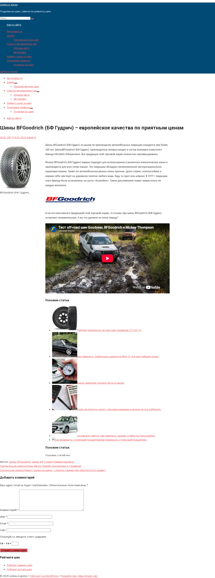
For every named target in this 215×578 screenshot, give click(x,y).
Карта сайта (14, 24)
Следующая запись (53, 470)
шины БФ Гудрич (42, 461)
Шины (10, 35)
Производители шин (26, 39)
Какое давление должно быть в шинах (100, 382)
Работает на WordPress (44, 575)
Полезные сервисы (18, 60)
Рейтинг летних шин (19, 569)
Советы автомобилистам (22, 43)
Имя (3, 516)
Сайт (3, 530)
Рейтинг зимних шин (19, 565)
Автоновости (14, 31)
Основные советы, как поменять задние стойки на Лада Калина (116, 435)
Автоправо (19, 52)
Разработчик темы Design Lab (79, 575)
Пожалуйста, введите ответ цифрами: (23, 536)
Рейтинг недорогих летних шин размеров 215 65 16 (109, 330)
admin (30, 137)
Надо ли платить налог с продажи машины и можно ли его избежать (119, 409)
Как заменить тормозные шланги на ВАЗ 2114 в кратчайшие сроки (117, 356)
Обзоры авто (21, 48)
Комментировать (64, 461)
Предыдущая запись (40, 466)
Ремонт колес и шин (19, 56)
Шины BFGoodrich (20, 461)
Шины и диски (9, 4)
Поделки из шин (23, 64)
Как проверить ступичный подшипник (123, 439)
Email (4, 523)
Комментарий (9, 510)
